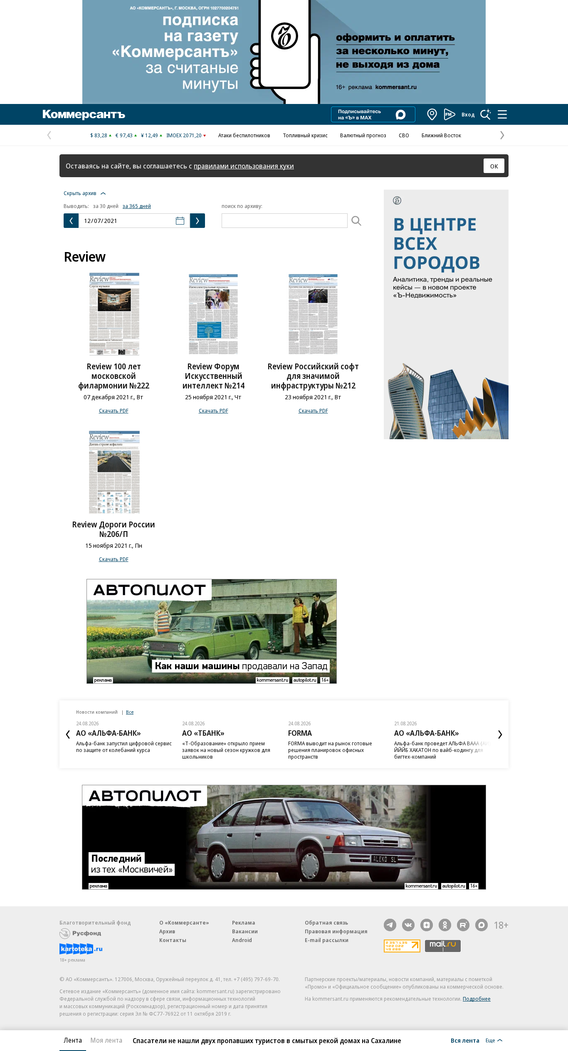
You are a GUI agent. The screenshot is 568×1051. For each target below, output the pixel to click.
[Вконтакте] (408, 925)
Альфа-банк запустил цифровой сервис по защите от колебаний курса (124, 746)
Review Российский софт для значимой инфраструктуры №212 (313, 376)
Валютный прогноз (363, 135)
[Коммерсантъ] (84, 114)
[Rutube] (463, 925)
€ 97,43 (124, 135)
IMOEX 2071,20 (184, 135)
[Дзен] (426, 925)
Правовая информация (336, 931)
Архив (167, 931)
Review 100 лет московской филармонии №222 (113, 376)
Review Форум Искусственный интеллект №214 (213, 376)
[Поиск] (485, 114)
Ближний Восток (441, 135)
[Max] (481, 925)
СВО (404, 135)
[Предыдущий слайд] (67, 734)
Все (129, 712)
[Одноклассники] (445, 925)
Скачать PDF (113, 410)
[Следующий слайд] (500, 734)
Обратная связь (326, 922)
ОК (494, 166)
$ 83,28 (98, 135)
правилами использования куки (244, 166)
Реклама (243, 922)
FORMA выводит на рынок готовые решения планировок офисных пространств (330, 749)
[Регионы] (432, 114)
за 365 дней (137, 206)
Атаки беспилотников (244, 135)
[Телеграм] (390, 925)
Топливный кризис (305, 135)
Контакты (172, 940)
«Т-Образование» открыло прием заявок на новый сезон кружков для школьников (226, 749)
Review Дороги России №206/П (113, 529)
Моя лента (106, 1040)
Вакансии (245, 931)
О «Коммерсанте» (184, 922)
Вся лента (465, 1040)
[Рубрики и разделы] (502, 114)
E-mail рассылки (326, 940)
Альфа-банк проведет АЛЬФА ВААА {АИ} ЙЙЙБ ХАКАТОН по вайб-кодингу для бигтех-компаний (442, 749)
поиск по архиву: (242, 206)
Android (242, 940)
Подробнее (477, 998)
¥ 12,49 (149, 135)
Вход (468, 114)
